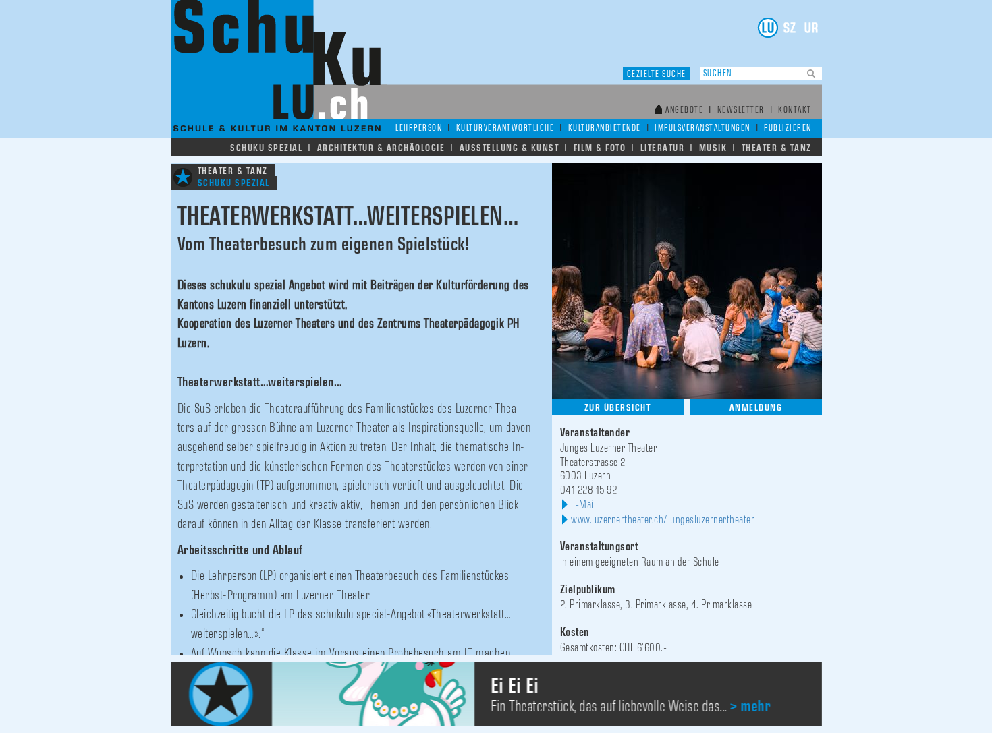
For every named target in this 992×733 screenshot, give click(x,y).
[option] (496, 694)
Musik (713, 148)
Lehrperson (418, 128)
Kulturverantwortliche (505, 128)
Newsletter (741, 110)
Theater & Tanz (777, 148)
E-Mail (583, 505)
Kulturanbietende (604, 128)
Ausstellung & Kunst (509, 148)
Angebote (684, 110)
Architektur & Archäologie (381, 148)
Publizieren (788, 128)
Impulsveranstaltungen (702, 128)
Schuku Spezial (266, 148)
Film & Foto (600, 148)
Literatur (662, 148)
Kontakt (795, 110)
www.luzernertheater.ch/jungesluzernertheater (662, 520)
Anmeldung (756, 408)
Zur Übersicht (617, 408)
